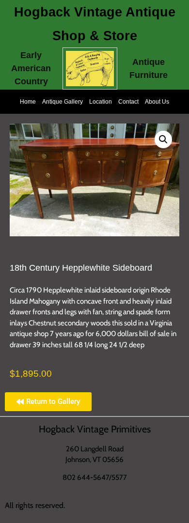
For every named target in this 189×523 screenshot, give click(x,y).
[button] (163, 139)
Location (100, 101)
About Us (157, 101)
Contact (128, 101)
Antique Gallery (62, 101)
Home (28, 101)
